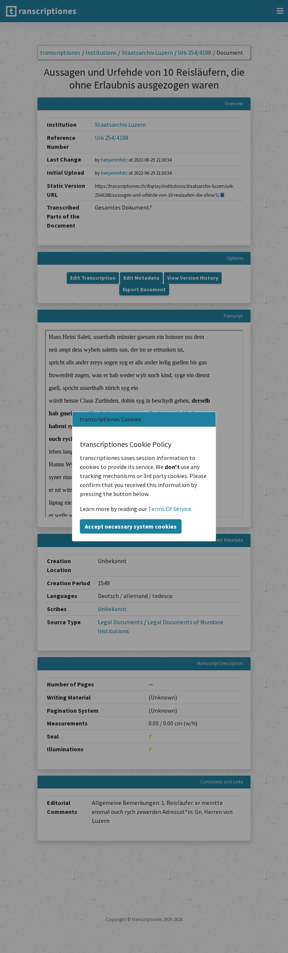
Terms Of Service (169, 508)
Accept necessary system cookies (131, 526)
